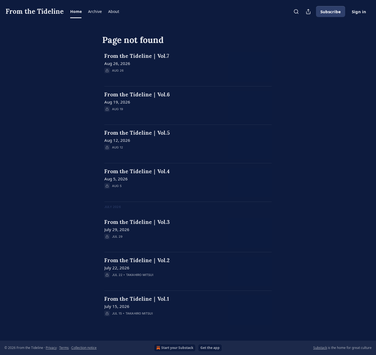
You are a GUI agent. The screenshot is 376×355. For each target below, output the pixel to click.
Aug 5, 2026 (116, 178)
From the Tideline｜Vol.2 (137, 260)
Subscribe (330, 11)
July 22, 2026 (116, 267)
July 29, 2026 (116, 229)
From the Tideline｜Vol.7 (136, 56)
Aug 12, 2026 (117, 140)
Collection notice (84, 347)
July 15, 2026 (116, 306)
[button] (76, 11)
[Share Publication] (308, 11)
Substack (320, 347)
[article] (188, 67)
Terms (64, 347)
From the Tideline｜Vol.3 (137, 222)
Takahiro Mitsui (139, 275)
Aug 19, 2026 (117, 102)
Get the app (210, 347)
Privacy (51, 347)
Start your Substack (177, 347)
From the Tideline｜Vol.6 (137, 94)
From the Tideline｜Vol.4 (137, 171)
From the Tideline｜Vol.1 (136, 299)
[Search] (296, 11)
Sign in (359, 11)
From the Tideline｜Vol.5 (137, 132)
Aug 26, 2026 (117, 63)
